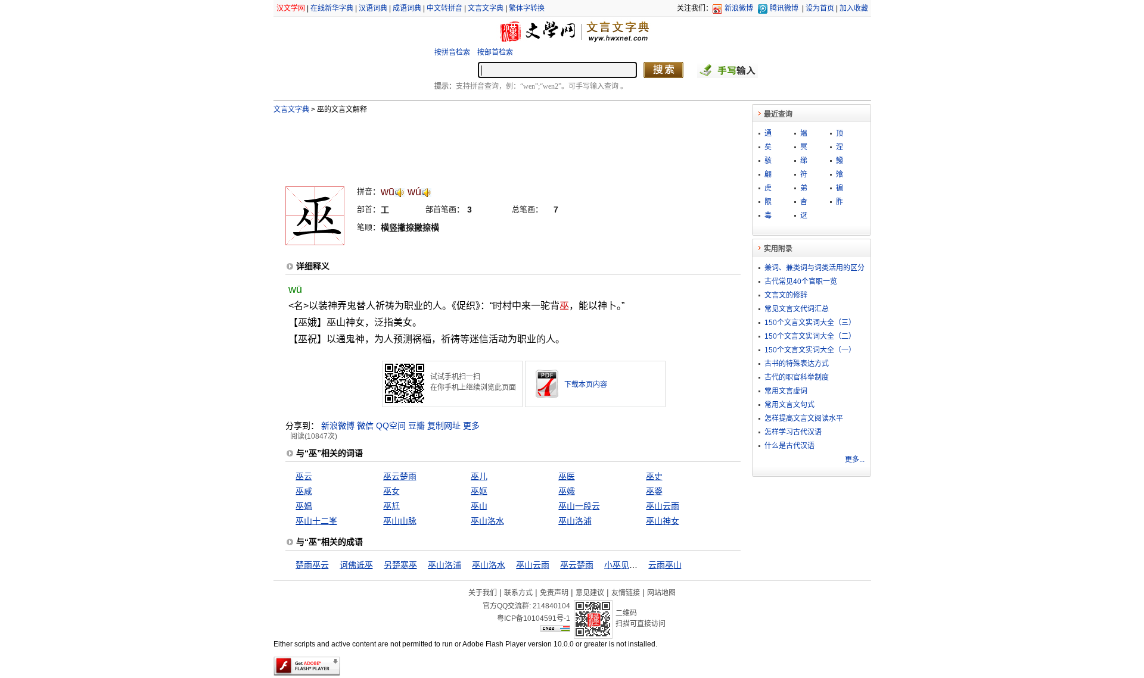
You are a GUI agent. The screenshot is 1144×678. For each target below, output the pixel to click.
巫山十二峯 (316, 521)
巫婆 (654, 491)
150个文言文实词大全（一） (810, 350)
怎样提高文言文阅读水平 (803, 418)
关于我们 (482, 593)
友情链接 (625, 593)
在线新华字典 (331, 8)
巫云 (304, 476)
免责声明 (554, 593)
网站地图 (661, 593)
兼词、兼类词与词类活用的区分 (814, 268)
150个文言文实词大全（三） (810, 322)
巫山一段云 (579, 506)
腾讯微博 (784, 8)
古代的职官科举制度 (796, 377)
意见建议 (590, 593)
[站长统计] (555, 629)
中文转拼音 (444, 8)
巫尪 (391, 506)
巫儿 (479, 476)
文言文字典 (485, 8)
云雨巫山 (665, 565)
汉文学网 (290, 8)
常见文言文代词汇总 (796, 309)
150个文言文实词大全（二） (810, 336)
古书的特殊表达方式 (796, 364)
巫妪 (479, 491)
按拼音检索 (452, 52)
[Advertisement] (493, 144)
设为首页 (820, 8)
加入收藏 (854, 8)
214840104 (551, 606)
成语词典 (407, 8)
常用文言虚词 (785, 391)
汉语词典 (373, 8)
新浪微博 (739, 8)
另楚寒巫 (400, 565)
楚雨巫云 (312, 565)
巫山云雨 (662, 506)
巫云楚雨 (399, 476)
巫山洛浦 (575, 521)
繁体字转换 (527, 8)
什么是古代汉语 (789, 446)
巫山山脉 (399, 521)
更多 (471, 425)
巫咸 (304, 491)
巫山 (479, 506)
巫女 (391, 491)
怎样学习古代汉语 (793, 432)
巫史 (654, 476)
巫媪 (304, 506)
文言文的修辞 (785, 295)
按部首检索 (495, 52)
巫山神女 (662, 521)
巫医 (566, 476)
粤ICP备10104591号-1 (533, 618)
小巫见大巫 (625, 565)
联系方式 (518, 593)
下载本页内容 (585, 384)
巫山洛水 (487, 521)
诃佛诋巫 (356, 565)
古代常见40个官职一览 (800, 281)
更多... (855, 459)
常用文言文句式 (789, 405)
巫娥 (566, 491)
